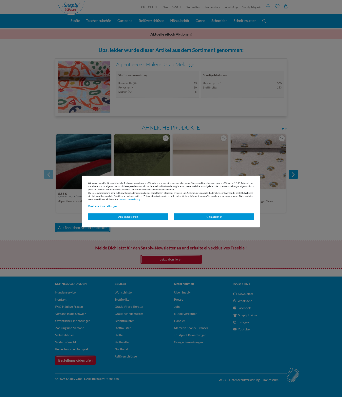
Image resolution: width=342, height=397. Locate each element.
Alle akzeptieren (128, 216)
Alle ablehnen (214, 216)
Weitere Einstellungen (103, 206)
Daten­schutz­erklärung (129, 199)
